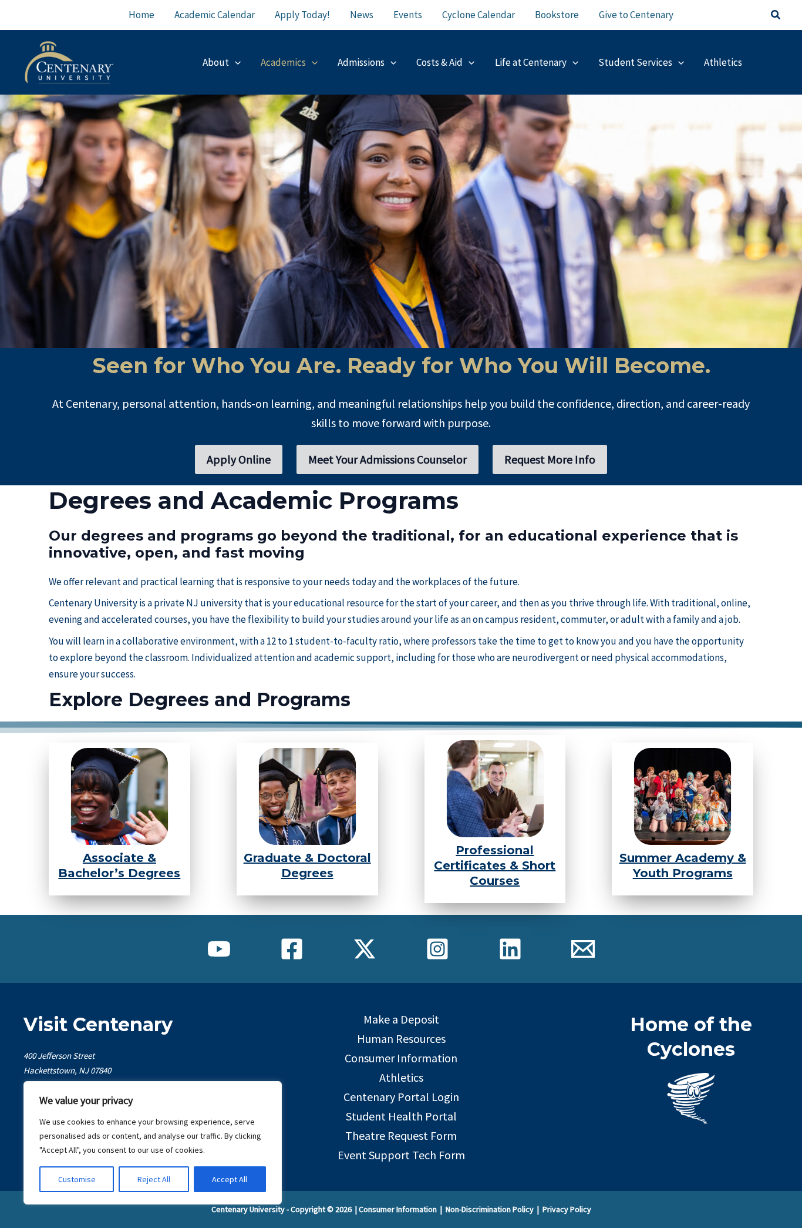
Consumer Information (401, 1058)
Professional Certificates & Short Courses (494, 865)
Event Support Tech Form (401, 1155)
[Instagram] (437, 949)
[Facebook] (292, 949)
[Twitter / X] (364, 949)
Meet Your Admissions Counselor (387, 459)
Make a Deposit (401, 1019)
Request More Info (549, 459)
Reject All (153, 1179)
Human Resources (401, 1038)
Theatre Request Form (401, 1135)
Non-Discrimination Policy (490, 1209)
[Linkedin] (510, 949)
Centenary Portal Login (401, 1096)
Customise (77, 1179)
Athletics (401, 1077)
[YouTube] (219, 949)
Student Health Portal (401, 1116)
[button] (776, 15)
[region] (152, 1142)
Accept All (229, 1179)
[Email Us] (583, 949)
